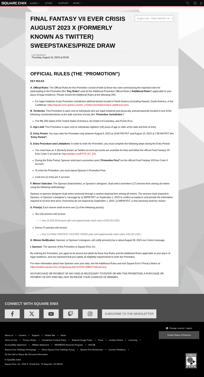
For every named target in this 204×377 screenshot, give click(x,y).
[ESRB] (191, 367)
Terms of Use (11, 340)
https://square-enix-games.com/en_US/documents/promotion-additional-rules (88, 105)
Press (100, 340)
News (63, 335)
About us (9, 335)
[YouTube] (51, 313)
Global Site (50, 335)
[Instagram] (90, 313)
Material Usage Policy (82, 340)
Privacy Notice (29, 340)
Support (35, 335)
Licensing (132, 340)
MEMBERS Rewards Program (69, 345)
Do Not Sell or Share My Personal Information (26, 354)
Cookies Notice (116, 340)
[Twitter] (31, 313)
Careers (22, 335)
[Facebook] (12, 313)
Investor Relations (117, 349)
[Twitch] (70, 313)
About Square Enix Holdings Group (58, 349)
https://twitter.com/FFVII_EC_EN (79, 154)
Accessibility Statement (15, 345)
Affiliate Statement (40, 345)
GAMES (34, 3)
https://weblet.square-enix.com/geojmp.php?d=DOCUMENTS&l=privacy (68, 267)
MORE (76, 3)
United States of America (179, 335)
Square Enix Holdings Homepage (20, 349)
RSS (90, 345)
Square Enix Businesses (91, 349)
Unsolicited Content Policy (54, 340)
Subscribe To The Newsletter (129, 313)
